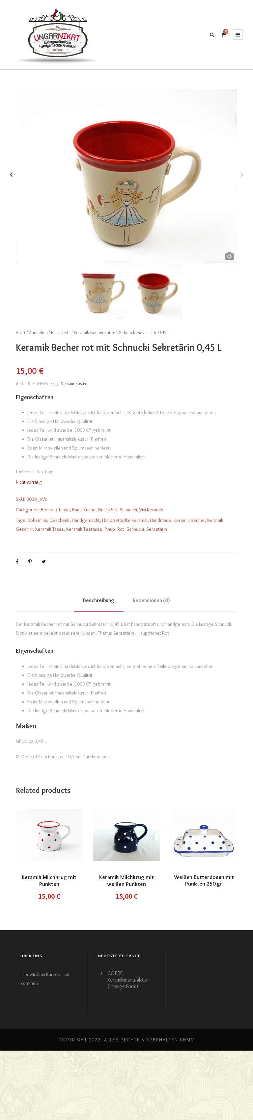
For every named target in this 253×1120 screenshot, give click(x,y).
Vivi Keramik (151, 510)
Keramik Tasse (49, 529)
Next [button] (242, 176)
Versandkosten (74, 383)
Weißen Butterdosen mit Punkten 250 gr (204, 880)
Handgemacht (86, 520)
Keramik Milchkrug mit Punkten (49, 880)
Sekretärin (156, 529)
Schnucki (128, 510)
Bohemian (37, 520)
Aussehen (38, 332)
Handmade (160, 520)
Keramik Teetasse (84, 529)
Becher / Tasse (55, 510)
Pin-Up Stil (60, 332)
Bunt (76, 510)
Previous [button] (11, 176)
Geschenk (59, 520)
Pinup (109, 529)
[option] (126, 176)
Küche (89, 510)
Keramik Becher (189, 520)
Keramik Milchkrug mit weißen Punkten (126, 880)
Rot (120, 529)
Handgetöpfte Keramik (125, 520)
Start (21, 332)
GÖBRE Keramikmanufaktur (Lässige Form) (127, 979)
